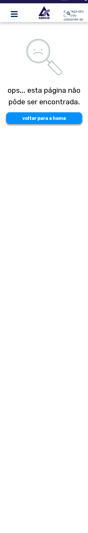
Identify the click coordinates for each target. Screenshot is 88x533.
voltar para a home (44, 118)
